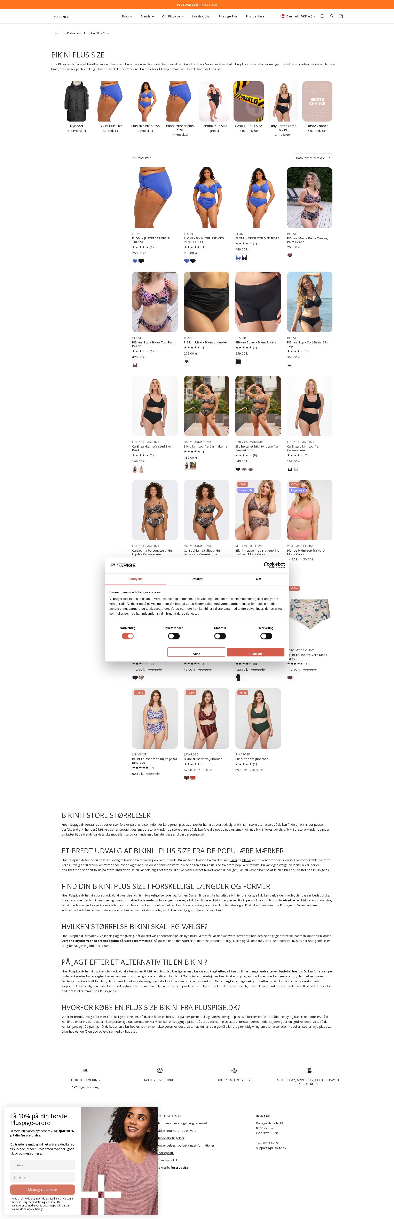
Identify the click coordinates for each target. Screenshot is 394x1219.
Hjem (55, 33)
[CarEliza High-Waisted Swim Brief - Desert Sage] (141, 469)
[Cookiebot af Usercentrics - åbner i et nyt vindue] (267, 565)
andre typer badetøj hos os (280, 971)
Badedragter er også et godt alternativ (246, 981)
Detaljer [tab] (197, 579)
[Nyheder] (77, 101)
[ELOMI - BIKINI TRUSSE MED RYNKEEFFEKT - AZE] (187, 261)
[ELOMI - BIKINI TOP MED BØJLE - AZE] (238, 257)
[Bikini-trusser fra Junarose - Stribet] (187, 778)
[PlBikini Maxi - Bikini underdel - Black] (187, 361)
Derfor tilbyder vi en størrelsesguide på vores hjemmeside (107, 941)
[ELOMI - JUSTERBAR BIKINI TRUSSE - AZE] (135, 261)
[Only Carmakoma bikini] (283, 101)
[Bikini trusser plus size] (180, 101)
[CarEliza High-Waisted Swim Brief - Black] (135, 469)
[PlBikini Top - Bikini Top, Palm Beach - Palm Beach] (135, 365)
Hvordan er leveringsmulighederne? (182, 1123)
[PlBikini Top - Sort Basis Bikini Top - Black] (290, 365)
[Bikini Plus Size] (111, 101)
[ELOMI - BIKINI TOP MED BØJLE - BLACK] (244, 257)
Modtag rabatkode (42, 1189)
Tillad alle (255, 653)
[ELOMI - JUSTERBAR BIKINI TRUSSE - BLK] (141, 261)
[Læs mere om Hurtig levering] (85, 1070)
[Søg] (322, 16)
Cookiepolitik (165, 1153)
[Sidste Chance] (317, 101)
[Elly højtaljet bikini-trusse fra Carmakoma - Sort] (238, 469)
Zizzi (233, 860)
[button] (340, 16)
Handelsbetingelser (170, 1138)
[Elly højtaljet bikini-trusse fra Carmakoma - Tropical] (250, 469)
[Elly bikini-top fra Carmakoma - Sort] (187, 465)
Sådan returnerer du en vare (177, 1130)
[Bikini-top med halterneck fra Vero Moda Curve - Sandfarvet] (244, 678)
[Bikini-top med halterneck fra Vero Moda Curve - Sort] (238, 678)
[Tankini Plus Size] (214, 101)
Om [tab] (258, 579)
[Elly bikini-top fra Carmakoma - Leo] (193, 465)
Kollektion (74, 33)
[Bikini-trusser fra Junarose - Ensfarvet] (193, 778)
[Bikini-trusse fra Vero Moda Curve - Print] (141, 678)
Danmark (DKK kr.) (299, 16)
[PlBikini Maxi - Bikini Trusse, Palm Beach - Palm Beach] (290, 255)
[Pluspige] (61, 16)
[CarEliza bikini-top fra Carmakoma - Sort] (290, 469)
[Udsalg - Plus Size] (249, 101)
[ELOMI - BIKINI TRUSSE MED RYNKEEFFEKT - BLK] (193, 261)
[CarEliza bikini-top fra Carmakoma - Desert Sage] (296, 469)
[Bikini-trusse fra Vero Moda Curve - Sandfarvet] (296, 678)
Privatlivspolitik (167, 1160)
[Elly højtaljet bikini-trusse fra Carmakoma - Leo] (244, 469)
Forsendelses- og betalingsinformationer (185, 1145)
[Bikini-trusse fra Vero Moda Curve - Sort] (135, 678)
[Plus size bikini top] (145, 101)
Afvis (196, 653)
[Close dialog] (153, 1111)
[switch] (174, 636)
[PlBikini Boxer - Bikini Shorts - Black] (238, 361)
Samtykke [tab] (135, 579)
